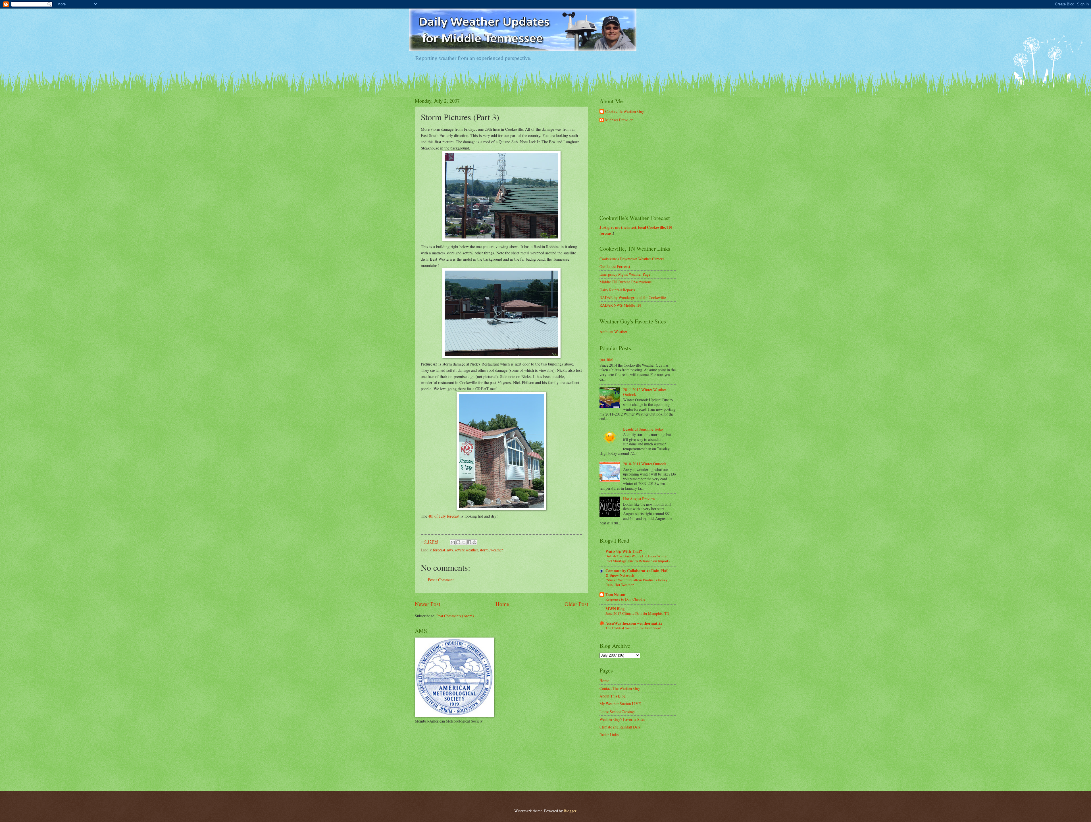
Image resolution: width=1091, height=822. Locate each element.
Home (502, 603)
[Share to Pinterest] (474, 542)
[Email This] (453, 542)
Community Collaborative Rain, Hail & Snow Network (637, 573)
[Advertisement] (642, 168)
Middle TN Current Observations (625, 282)
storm (484, 550)
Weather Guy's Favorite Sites (622, 719)
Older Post (576, 603)
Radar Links (609, 734)
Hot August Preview (639, 498)
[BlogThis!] (458, 542)
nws (450, 550)
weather (496, 550)
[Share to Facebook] (469, 542)
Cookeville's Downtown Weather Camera (631, 258)
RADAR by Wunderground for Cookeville (632, 297)
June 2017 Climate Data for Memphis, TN (637, 613)
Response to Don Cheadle (625, 599)
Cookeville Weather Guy (624, 111)
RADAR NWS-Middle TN (620, 305)
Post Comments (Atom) (455, 615)
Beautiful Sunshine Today (643, 429)
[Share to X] (464, 542)
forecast (439, 550)
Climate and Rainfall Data (619, 727)
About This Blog (612, 696)
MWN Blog (614, 609)
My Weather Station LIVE (620, 703)
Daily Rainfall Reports (617, 289)
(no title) (606, 359)
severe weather (466, 550)
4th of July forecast (443, 516)
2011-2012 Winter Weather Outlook (644, 392)
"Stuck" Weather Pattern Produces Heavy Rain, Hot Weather (636, 582)
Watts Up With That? (623, 551)
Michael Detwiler (619, 120)
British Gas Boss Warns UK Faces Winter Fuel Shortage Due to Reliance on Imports (637, 558)
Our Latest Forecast (614, 266)
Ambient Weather (613, 331)
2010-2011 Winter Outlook (644, 463)
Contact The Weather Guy (619, 688)
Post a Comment (441, 579)
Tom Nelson (615, 594)
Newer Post (427, 603)
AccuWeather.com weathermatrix (633, 623)
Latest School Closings (617, 711)
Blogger (570, 810)
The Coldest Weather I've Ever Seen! (633, 627)
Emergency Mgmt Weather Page (624, 274)
